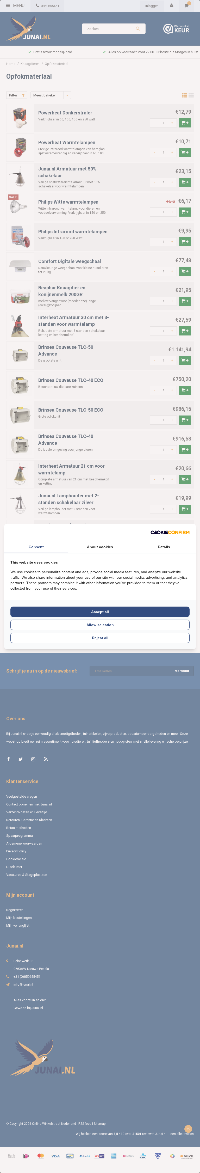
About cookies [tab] (100, 547)
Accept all (100, 612)
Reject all (100, 638)
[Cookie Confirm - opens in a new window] (170, 532)
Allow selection (100, 625)
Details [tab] (164, 547)
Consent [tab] (36, 547)
